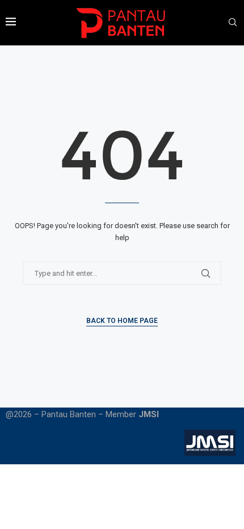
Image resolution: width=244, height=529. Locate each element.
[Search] (232, 22)
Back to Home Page (122, 321)
